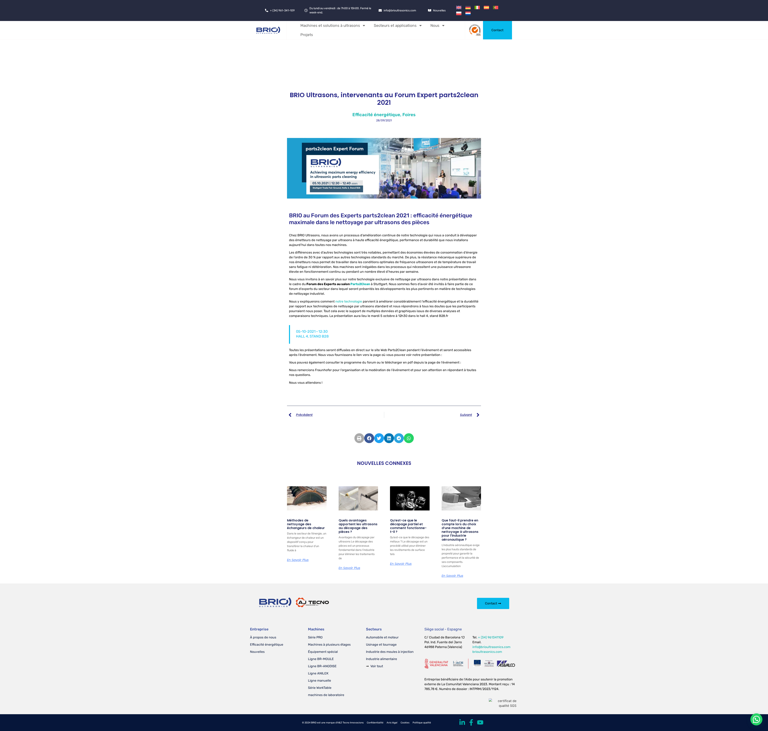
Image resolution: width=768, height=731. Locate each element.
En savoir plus (298, 560)
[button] (359, 438)
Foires (409, 114)
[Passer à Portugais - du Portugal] (495, 7)
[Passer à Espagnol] (486, 7)
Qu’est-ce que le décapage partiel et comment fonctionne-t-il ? (408, 526)
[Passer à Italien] (477, 7)
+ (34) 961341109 (490, 637)
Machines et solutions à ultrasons (330, 25)
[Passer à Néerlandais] (468, 13)
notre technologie (349, 301)
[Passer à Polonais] (458, 13)
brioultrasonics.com (487, 652)
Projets (306, 34)
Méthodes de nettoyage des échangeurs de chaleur (306, 524)
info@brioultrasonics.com (491, 647)
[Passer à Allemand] (468, 7)
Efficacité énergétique (376, 114)
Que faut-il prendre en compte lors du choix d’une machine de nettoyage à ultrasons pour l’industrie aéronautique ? (460, 530)
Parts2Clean (360, 284)
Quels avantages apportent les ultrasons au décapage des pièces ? (358, 526)
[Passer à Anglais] (458, 7)
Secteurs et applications (395, 25)
